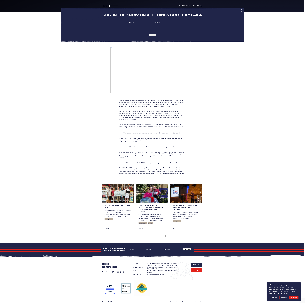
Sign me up (152, 35)
